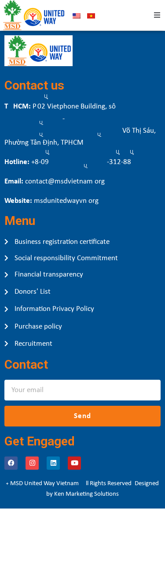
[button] (157, 15)
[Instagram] (32, 463)
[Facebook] (11, 463)
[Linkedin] (53, 463)
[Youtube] (74, 463)
